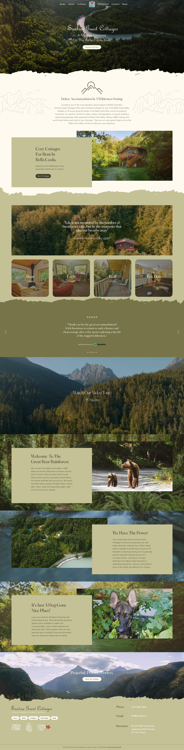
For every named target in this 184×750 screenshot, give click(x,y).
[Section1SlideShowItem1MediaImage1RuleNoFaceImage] (87, 352)
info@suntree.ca (138, 715)
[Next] (178, 332)
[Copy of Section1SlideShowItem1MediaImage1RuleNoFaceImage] (89, 352)
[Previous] (6, 332)
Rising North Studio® (114, 747)
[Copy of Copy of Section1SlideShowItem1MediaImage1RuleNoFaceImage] (91, 352)
